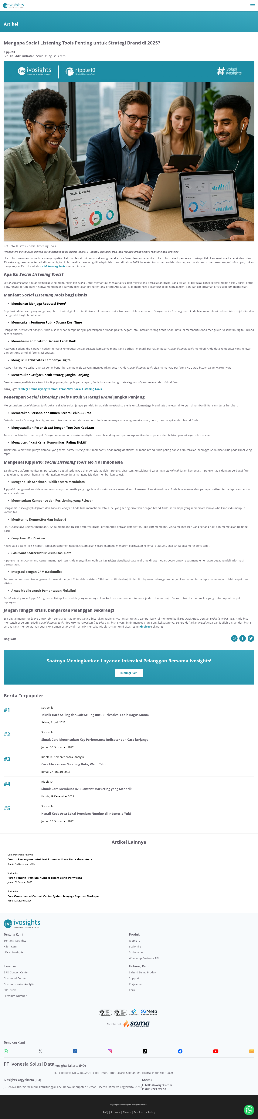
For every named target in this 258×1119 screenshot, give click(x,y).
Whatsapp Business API (144, 958)
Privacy (115, 1112)
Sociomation (136, 952)
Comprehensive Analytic (19, 984)
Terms (127, 1112)
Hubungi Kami (129, 673)
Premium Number (15, 996)
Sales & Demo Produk (142, 972)
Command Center (15, 978)
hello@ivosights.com (158, 1085)
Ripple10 (145, 626)
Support (134, 978)
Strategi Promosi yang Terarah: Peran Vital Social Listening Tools (60, 389)
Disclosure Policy (144, 1112)
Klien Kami (10, 946)
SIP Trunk (10, 990)
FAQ (105, 1112)
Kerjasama (135, 984)
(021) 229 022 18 (155, 1089)
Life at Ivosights (13, 952)
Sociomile (135, 946)
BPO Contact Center (16, 972)
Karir (132, 990)
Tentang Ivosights (15, 940)
